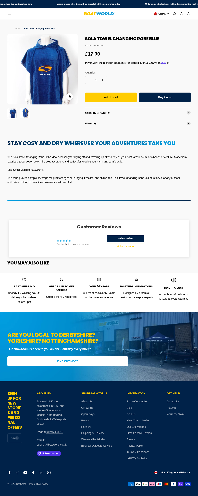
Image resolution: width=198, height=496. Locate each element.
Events (131, 439)
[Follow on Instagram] (17, 472)
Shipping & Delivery (92, 433)
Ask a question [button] (125, 246)
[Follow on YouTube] (25, 472)
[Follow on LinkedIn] (41, 472)
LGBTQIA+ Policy (137, 458)
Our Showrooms (136, 426)
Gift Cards (87, 407)
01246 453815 (54, 431)
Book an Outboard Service (96, 445)
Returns (171, 407)
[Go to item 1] (12, 113)
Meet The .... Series (138, 420)
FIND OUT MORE (67, 361)
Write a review (125, 238)
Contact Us (173, 401)
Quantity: (90, 72)
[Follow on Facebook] (9, 472)
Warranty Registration (93, 439)
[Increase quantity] (102, 80)
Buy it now (165, 97)
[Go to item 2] (25, 113)
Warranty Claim (175, 414)
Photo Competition (137, 401)
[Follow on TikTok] (33, 472)
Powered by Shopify (38, 484)
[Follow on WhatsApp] (49, 472)
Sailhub (131, 414)
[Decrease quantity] (89, 80)
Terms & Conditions (138, 452)
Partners (86, 426)
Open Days (87, 414)
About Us (86, 401)
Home (17, 28)
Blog (129, 407)
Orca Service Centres (139, 433)
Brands (85, 420)
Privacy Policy (135, 445)
